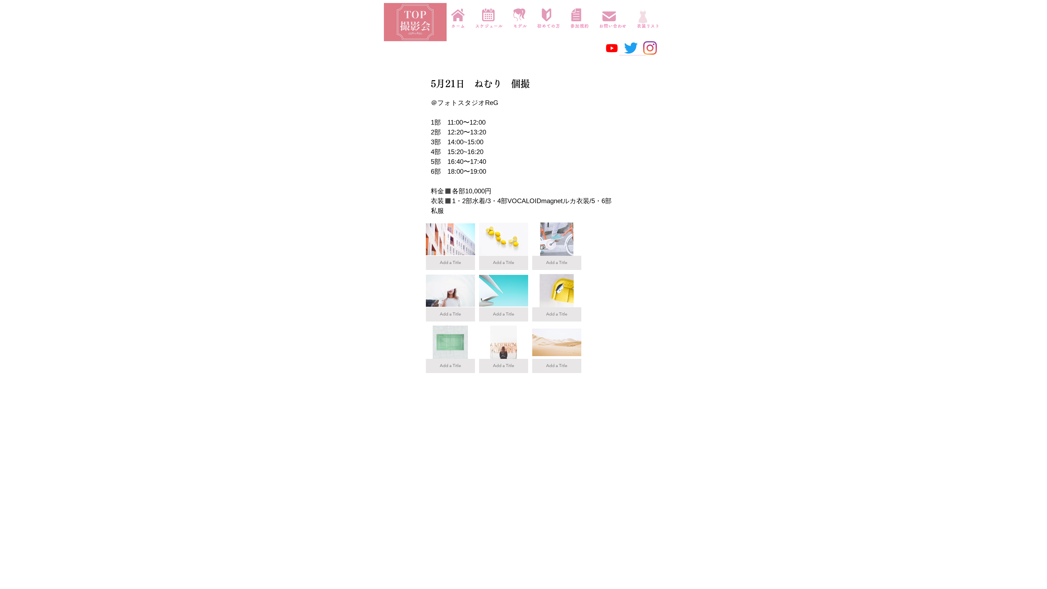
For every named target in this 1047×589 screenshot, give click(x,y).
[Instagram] (650, 48)
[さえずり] (631, 48)
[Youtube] (612, 48)
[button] (450, 246)
